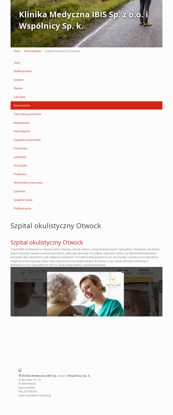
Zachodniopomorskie (27, 114)
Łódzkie (19, 80)
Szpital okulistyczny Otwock (47, 242)
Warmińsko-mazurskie (28, 182)
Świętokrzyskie (23, 200)
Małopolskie (21, 123)
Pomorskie (20, 148)
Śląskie (18, 88)
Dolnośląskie (22, 131)
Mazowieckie (32, 51)
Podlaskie (20, 174)
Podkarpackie (22, 208)
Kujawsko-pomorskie (27, 140)
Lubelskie (20, 157)
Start (17, 51)
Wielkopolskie (23, 71)
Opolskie (19, 191)
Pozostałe (20, 165)
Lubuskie (19, 97)
